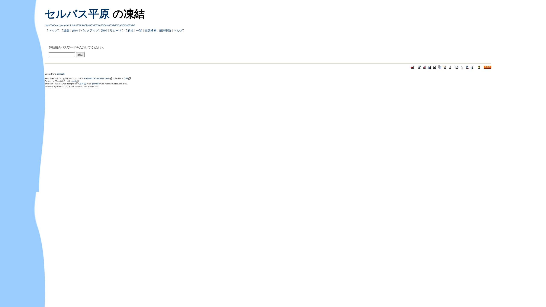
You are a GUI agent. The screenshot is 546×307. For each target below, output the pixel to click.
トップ (53, 30)
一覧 (139, 30)
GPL (126, 78)
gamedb (61, 74)
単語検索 (151, 30)
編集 (67, 30)
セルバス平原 (77, 14)
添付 (104, 30)
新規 (131, 30)
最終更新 (165, 30)
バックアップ (90, 30)
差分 (75, 30)
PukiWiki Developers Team (97, 78)
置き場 (82, 84)
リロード (116, 30)
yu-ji (74, 81)
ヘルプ (178, 30)
